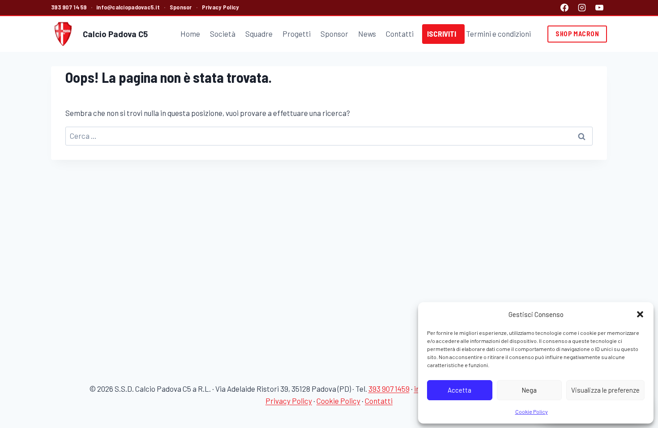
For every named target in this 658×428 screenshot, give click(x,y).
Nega (529, 390)
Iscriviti (441, 33)
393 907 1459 (68, 7)
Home (190, 33)
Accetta (459, 390)
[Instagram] (582, 7)
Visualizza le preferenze (605, 390)
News (367, 33)
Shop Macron (577, 34)
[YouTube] (599, 7)
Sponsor (181, 7)
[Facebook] (564, 7)
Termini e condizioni (498, 33)
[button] (640, 314)
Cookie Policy (531, 411)
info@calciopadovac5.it (128, 7)
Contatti (400, 33)
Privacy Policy (220, 7)
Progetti (296, 33)
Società (222, 33)
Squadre (259, 33)
